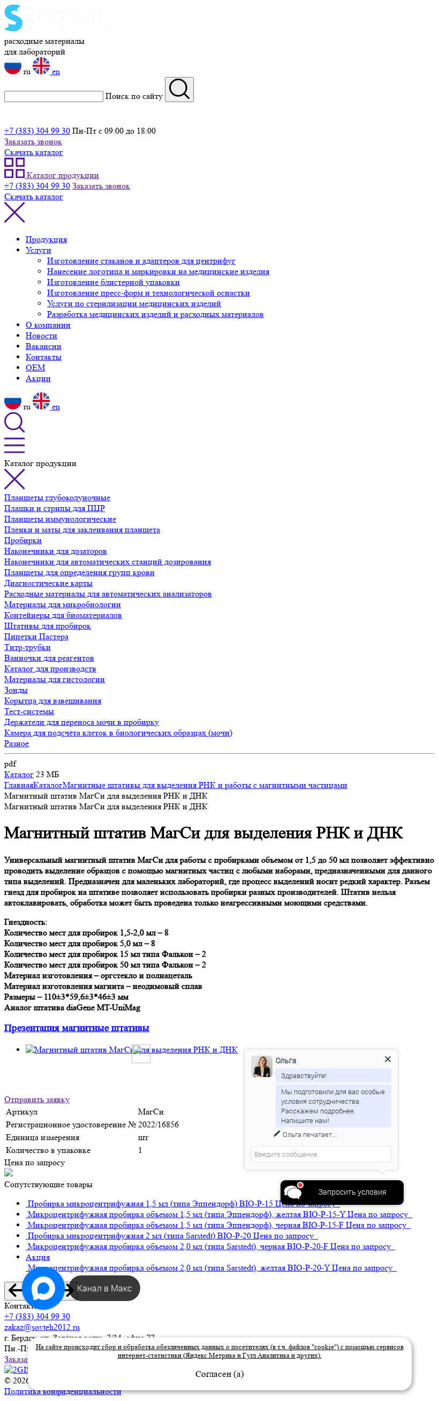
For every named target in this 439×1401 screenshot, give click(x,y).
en (55, 71)
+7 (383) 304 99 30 (37, 131)
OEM (35, 367)
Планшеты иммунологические (60, 519)
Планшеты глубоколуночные (57, 497)
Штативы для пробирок (47, 626)
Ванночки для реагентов (49, 658)
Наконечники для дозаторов (55, 551)
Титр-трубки (27, 647)
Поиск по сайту (134, 96)
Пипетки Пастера (36, 636)
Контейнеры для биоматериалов (63, 615)
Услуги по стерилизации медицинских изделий (134, 303)
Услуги (38, 250)
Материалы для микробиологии (62, 604)
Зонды (16, 690)
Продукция (46, 239)
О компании (48, 325)
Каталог (19, 774)
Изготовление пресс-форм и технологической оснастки (148, 293)
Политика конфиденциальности (63, 1391)
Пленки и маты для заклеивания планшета (82, 529)
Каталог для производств (50, 668)
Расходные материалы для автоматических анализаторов (108, 594)
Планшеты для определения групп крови (79, 572)
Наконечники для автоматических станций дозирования (107, 561)
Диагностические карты (48, 583)
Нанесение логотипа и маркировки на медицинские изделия (158, 271)
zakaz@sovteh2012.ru (42, 1327)
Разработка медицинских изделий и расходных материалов (155, 314)
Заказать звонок (33, 141)
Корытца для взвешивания (52, 700)
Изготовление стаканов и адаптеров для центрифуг (141, 261)
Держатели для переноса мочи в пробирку (81, 722)
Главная (18, 785)
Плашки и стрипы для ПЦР (54, 508)
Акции (38, 378)
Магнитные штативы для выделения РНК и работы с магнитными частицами (205, 785)
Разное (16, 743)
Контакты (44, 357)
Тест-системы (29, 711)
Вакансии (44, 346)
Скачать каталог (33, 152)
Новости (41, 335)
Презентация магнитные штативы (76, 1028)
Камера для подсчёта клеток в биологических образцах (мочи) (118, 732)
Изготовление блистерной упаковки (113, 282)
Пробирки (23, 540)
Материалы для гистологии (54, 679)
